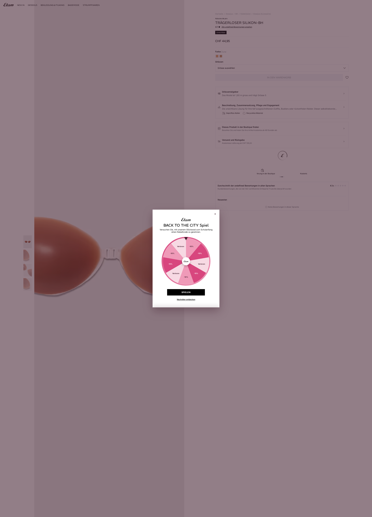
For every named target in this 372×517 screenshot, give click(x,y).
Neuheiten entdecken (186, 299)
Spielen (186, 292)
